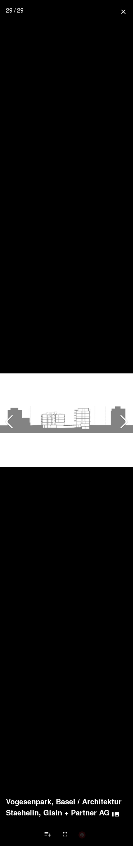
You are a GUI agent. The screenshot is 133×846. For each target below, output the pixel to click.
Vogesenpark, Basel (40, 801)
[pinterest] (82, 834)
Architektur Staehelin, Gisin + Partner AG (64, 807)
